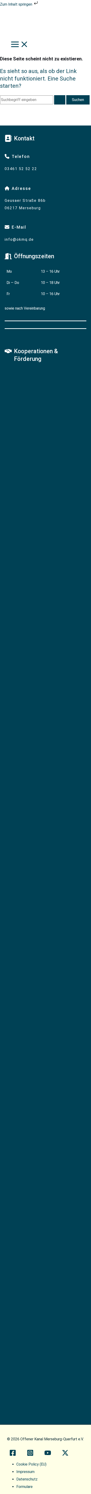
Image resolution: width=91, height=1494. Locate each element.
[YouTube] (47, 1454)
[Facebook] (12, 1454)
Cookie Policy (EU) (31, 1464)
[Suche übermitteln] (59, 100)
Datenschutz (27, 1479)
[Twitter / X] (65, 1454)
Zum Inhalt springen (16, 4)
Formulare (24, 1486)
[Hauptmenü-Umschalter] (20, 44)
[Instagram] (30, 1454)
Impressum (25, 1472)
